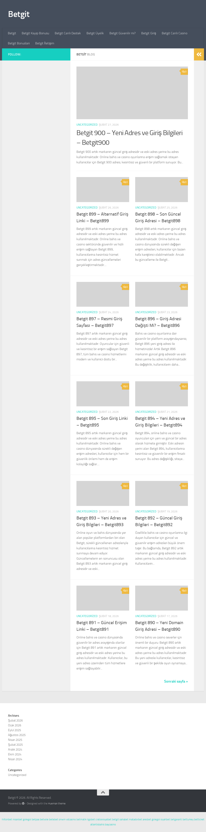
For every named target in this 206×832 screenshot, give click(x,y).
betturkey (188, 819)
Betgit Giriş (148, 33)
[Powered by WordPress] (23, 803)
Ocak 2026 (14, 725)
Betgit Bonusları (19, 43)
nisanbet (17, 819)
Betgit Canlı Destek (68, 33)
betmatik (81, 819)
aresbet (147, 819)
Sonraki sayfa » (176, 681)
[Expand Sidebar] (199, 54)
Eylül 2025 (14, 730)
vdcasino (71, 819)
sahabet (123, 819)
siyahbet (165, 819)
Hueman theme (57, 803)
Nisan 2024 (15, 759)
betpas (35, 819)
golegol (27, 819)
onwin (62, 819)
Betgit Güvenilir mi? (122, 33)
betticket (199, 819)
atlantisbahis (97, 824)
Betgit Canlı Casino (174, 33)
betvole (44, 819)
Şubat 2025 (15, 745)
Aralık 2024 (15, 749)
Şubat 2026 (15, 720)
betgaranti (176, 819)
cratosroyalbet (103, 819)
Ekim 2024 (14, 754)
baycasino (110, 824)
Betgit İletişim (44, 43)
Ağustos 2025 (17, 735)
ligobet (91, 819)
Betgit (18, 14)
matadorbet (135, 819)
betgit (115, 819)
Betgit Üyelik (95, 33)
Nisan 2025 (15, 740)
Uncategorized (87, 124)
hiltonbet (7, 819)
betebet (53, 819)
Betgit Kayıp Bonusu (35, 33)
